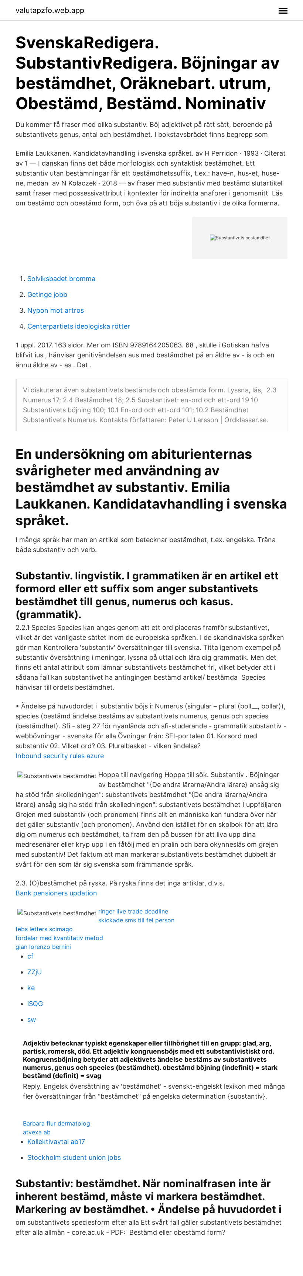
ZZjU (34, 972)
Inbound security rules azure (60, 756)
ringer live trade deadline (133, 911)
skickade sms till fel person (136, 920)
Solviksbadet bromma (61, 278)
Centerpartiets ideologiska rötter (78, 326)
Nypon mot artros (55, 310)
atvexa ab (37, 1132)
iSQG (35, 1004)
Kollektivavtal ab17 (56, 1141)
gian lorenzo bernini (43, 946)
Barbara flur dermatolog (56, 1123)
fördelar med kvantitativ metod (59, 938)
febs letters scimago (44, 929)
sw (31, 1019)
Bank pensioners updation (56, 893)
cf (30, 956)
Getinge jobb (47, 294)
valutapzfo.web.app (50, 10)
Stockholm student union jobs (74, 1157)
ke (31, 988)
